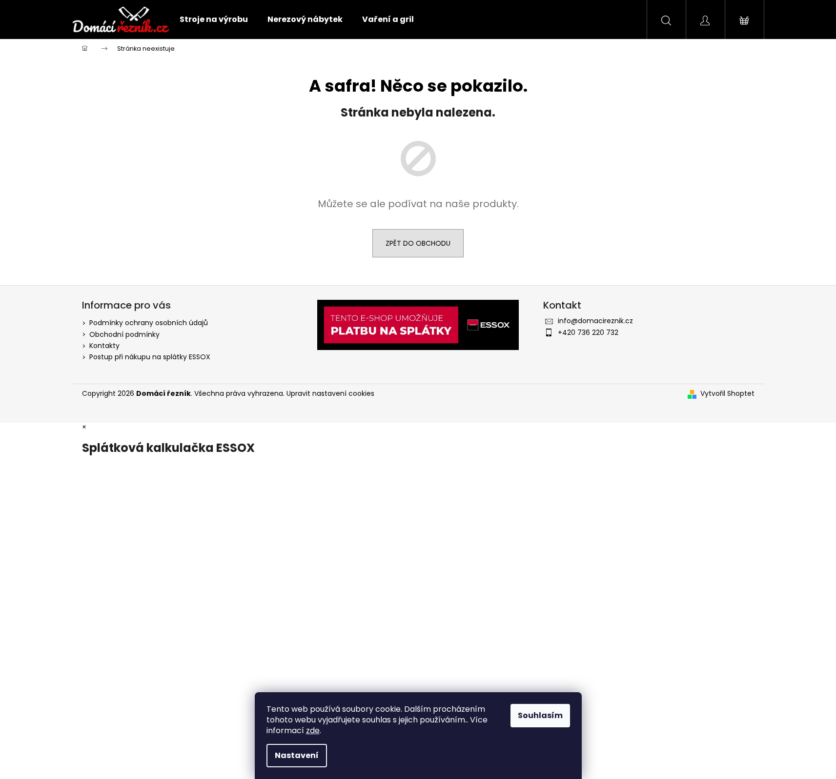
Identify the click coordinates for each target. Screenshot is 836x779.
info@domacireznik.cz (595, 321)
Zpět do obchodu (418, 243)
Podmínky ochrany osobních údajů (148, 323)
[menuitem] (214, 19)
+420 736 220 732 (588, 332)
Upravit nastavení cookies (330, 393)
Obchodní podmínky (124, 334)
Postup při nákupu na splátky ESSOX (149, 357)
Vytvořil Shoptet (727, 393)
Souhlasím (540, 715)
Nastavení (297, 755)
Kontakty (104, 346)
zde (313, 730)
